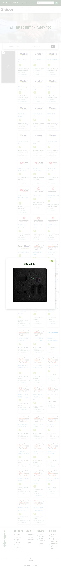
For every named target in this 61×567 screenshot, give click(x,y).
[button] (52, 261)
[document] (30, 283)
